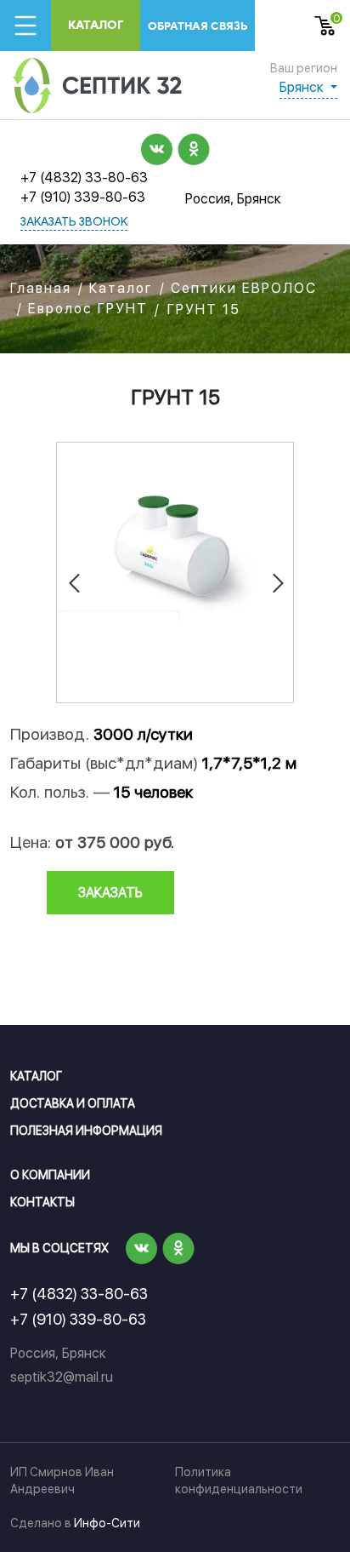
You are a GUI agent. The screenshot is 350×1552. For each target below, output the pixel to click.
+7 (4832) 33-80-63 (84, 177)
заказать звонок (73, 222)
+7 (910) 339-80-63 (82, 197)
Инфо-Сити (107, 1523)
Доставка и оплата (72, 1103)
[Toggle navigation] (25, 25)
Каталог (96, 25)
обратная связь (197, 26)
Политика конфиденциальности (238, 1480)
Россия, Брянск (233, 199)
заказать (110, 893)
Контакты (42, 1202)
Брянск (303, 87)
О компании (50, 1175)
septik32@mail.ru (61, 1377)
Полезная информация (86, 1130)
